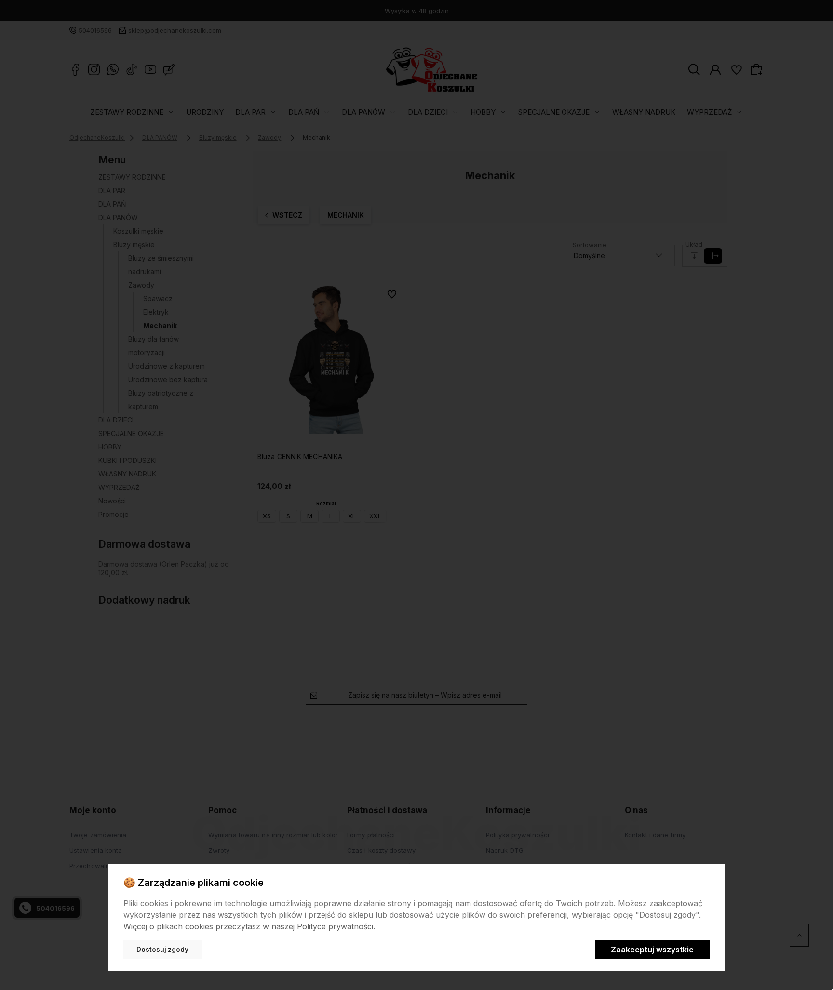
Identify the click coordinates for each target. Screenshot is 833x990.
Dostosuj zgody (162, 949)
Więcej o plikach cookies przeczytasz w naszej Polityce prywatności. (249, 926)
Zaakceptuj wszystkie (652, 949)
